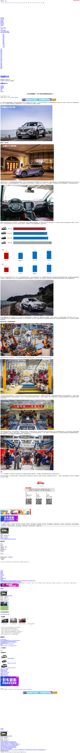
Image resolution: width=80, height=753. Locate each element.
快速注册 (4, 32)
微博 (3, 27)
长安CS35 (9, 667)
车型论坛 (2, 91)
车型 (3, 37)
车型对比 (2, 24)
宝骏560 (8, 658)
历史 (1, 62)
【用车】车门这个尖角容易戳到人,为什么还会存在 (10, 627)
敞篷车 (1, 579)
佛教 (1, 67)
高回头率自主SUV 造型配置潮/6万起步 (9, 742)
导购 (3, 36)
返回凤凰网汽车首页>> (4, 527)
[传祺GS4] (4, 663)
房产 (1, 57)
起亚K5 (15, 580)
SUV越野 (2, 575)
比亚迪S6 (7, 581)
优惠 (3, 41)
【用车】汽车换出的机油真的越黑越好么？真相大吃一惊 (12, 631)
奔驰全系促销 (4, 623)
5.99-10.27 (6, 596)
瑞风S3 (2, 671)
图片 (3, 39)
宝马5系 (21, 580)
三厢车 (1, 571)
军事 (1, 64)
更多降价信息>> (3, 549)
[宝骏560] (4, 658)
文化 (1, 61)
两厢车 (1, 572)
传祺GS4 (9, 663)
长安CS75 (3, 672)
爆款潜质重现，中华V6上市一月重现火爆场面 (9, 745)
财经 (1, 51)
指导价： (2, 596)
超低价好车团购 (76, 0)
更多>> (1, 650)
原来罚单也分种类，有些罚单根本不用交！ (8, 645)
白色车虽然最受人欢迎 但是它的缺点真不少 (8, 642)
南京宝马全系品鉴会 (30, 624)
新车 (3, 34)
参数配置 (5, 741)
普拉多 (26, 580)
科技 (1, 58)
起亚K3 (11, 580)
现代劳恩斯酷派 (12, 581)
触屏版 (1, 21)
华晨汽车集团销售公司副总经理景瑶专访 (8, 746)
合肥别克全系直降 (22, 623)
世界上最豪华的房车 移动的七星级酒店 (7, 641)
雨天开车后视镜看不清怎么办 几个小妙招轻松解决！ (10, 640)
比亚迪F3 (32, 580)
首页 (1, 49)
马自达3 (1, 581)
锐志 (24, 580)
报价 (3, 40)
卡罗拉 (28, 580)
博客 (1, 65)
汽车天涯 (16, 97)
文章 (1, 90)
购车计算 (2, 23)
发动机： (2, 599)
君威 (3, 580)
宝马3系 (8, 580)
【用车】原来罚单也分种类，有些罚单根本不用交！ (11, 632)
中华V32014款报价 (3, 525)
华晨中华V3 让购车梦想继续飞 (6, 748)
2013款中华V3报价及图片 (11, 525)
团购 (3, 42)
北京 (6, 0)
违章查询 (2, 22)
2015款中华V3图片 (25, 525)
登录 (1, 32)
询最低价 (2, 590)
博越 (2, 673)
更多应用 (2, 17)
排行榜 (1, 25)
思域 (13, 580)
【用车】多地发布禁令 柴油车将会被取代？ (9, 628)
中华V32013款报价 (18, 525)
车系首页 (2, 85)
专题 (2, 31)
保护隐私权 (27, 749)
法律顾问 (35, 749)
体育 (1, 53)
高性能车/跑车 (3, 578)
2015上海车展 (3, 30)
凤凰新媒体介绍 (3, 749)
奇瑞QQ (16, 581)
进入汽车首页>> (3, 639)
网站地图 (7, 32)
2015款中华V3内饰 (38, 525)
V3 (7, 83)
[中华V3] (4, 533)
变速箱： (2, 537)
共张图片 (9, 595)
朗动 (4, 581)
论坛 (3, 44)
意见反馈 (38, 749)
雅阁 (1, 580)
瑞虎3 (2, 674)
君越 (34, 580)
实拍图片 (2, 88)
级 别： (2, 597)
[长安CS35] (4, 667)
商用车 (7, 31)
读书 (1, 59)
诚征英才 (23, 749)
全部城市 (43, 2)
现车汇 (4, 43)
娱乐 (1, 52)
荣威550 (19, 581)
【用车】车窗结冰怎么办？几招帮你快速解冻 (9, 634)
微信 (5, 27)
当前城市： (2, 547)
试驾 (3, 35)
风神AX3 (2, 668)
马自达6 (18, 580)
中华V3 (1, 534)
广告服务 (19, 749)
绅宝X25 (2, 675)
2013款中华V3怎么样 (32, 525)
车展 (2, 29)
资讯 (1, 50)
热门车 (1, 570)
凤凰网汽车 (4, 76)
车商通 (4, 31)
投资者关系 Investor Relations (12, 749)
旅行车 (1, 577)
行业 (3, 47)
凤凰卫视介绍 (43, 749)
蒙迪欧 (5, 580)
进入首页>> (6, 590)
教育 (1, 60)
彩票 (1, 66)
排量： (1, 536)
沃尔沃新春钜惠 (13, 623)
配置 (8, 614)
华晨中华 (3, 83)
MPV (1, 576)
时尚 (1, 54)
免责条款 (31, 749)
